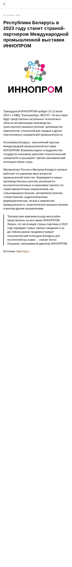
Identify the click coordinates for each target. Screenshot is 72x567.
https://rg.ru (22, 251)
